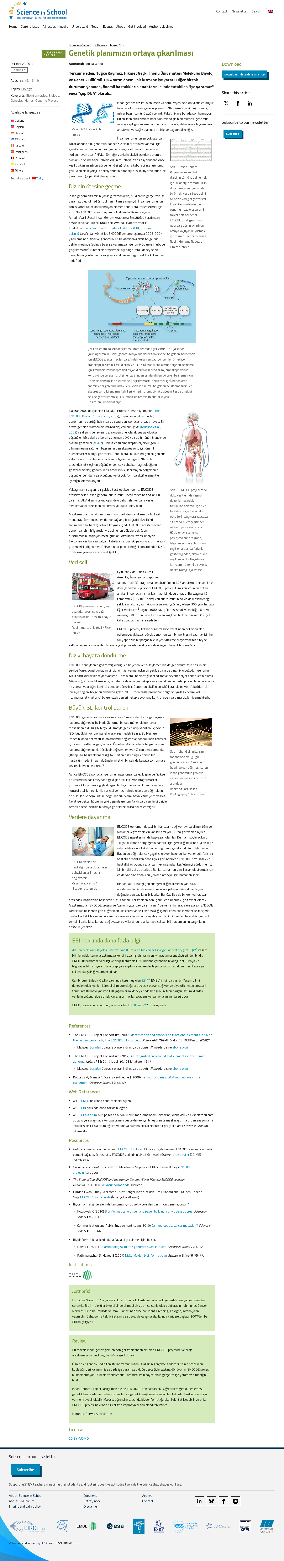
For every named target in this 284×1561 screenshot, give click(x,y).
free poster (181, 1154)
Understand (80, 26)
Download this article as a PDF (244, 74)
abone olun (180, 1047)
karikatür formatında (115, 1184)
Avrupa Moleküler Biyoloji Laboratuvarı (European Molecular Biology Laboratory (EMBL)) (134, 949)
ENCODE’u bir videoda (95, 1197)
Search (256, 11)
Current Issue (30, 26)
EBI (146, 980)
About (120, 26)
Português (21, 151)
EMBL (85, 1100)
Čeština (19, 120)
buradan (95, 1047)
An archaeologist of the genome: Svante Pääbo (133, 1246)
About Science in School (25, 1495)
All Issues (49, 26)
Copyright (90, 1495)
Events (108, 26)
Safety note (92, 1500)
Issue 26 (115, 45)
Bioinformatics (36, 95)
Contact (221, 11)
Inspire (63, 26)
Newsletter (240, 11)
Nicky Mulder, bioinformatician (146, 1255)
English (19, 127)
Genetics (17, 100)
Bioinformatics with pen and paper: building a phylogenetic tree (149, 1211)
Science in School (80, 45)
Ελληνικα (20, 139)
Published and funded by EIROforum (31, 1543)
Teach (95, 26)
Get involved (137, 26)
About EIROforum (21, 1500)
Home (13, 26)
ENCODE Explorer (130, 1149)
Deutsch (19, 133)
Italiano (19, 145)
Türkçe (18, 170)
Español (19, 164)
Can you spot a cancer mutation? (175, 1225)
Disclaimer (91, 1506)
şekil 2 (98, 442)
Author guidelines (161, 26)
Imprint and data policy (25, 1506)
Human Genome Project (41, 100)
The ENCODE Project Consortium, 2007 (114, 413)
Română (19, 158)
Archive (147, 1495)
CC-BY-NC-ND (79, 1438)
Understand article (53, 53)
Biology (26, 88)
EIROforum (137, 1005)
